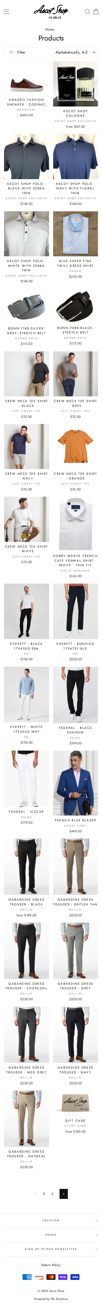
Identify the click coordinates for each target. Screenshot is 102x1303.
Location (51, 1220)
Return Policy (51, 1265)
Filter (20, 52)
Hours (51, 1235)
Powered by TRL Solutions (51, 1299)
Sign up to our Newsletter (51, 1249)
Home (49, 29)
